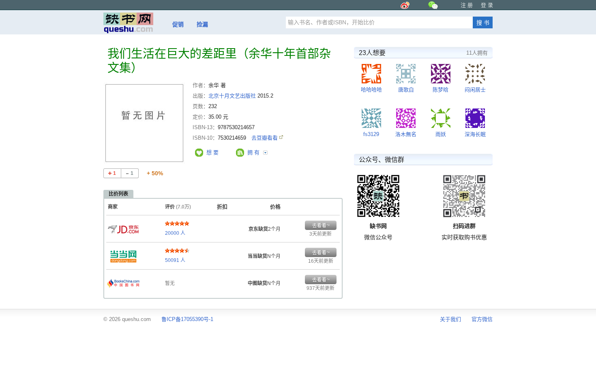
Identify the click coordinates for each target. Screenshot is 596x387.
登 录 (487, 5)
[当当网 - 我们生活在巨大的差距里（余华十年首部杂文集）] (123, 254)
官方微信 (482, 319)
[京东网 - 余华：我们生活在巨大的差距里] (123, 227)
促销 (178, 24)
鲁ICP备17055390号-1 (187, 319)
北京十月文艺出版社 (232, 96)
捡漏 (202, 24)
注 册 (467, 5)
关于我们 (450, 319)
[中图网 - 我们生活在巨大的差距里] (123, 281)
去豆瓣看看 (265, 138)
